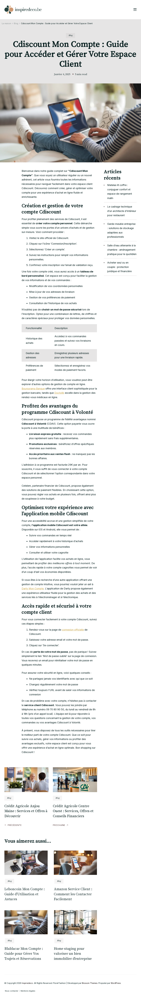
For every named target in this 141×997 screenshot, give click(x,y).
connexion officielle (73, 629)
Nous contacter (11, 991)
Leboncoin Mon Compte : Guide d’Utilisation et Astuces (24, 894)
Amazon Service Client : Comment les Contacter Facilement (73, 894)
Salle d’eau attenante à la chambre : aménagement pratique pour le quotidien (121, 250)
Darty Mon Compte (33, 588)
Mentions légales (28, 991)
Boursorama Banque (33, 388)
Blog (70, 35)
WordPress (116, 983)
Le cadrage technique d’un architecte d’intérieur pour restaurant (121, 211)
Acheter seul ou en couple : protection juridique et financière (119, 267)
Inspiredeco (27, 983)
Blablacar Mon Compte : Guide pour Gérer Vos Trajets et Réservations (23, 953)
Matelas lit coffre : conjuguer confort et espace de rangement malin (119, 192)
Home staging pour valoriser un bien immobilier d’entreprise (73, 953)
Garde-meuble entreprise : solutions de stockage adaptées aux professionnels (121, 230)
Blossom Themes (89, 983)
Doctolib (59, 392)
